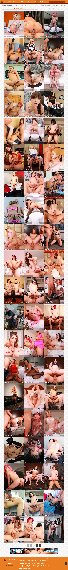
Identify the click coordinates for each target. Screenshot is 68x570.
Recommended (62, 5)
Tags (37, 1)
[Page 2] (37, 545)
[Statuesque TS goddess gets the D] (54, 450)
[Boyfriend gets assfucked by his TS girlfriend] (34, 396)
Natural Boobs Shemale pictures (57, 558)
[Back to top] (66, 563)
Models (43, 1)
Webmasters (53, 561)
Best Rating (49, 5)
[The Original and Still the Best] (34, 553)
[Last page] (40, 545)
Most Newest (43, 5)
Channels (31, 1)
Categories (23, 1)
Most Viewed (55, 5)
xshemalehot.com (10, 565)
